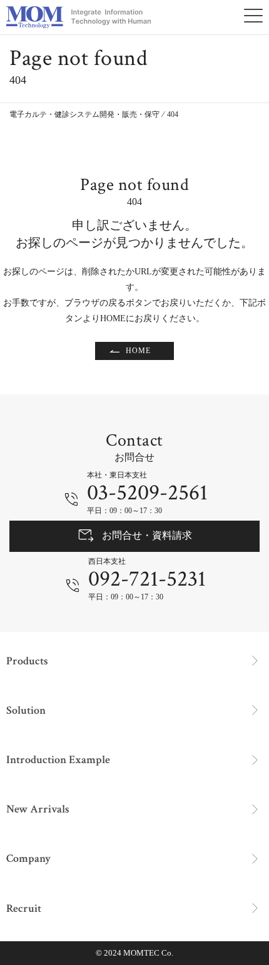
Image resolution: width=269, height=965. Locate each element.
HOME (138, 350)
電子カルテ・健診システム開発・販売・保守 (84, 114)
